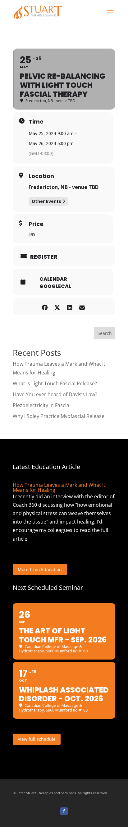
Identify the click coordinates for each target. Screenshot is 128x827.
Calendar (53, 279)
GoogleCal (55, 286)
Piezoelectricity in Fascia (41, 405)
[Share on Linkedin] (69, 306)
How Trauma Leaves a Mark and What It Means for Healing (59, 487)
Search (105, 333)
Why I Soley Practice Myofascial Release (58, 416)
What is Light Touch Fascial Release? (55, 383)
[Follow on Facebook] (64, 811)
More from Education (40, 569)
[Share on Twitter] (57, 306)
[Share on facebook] (44, 306)
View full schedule (37, 739)
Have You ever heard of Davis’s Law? (55, 394)
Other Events (46, 201)
